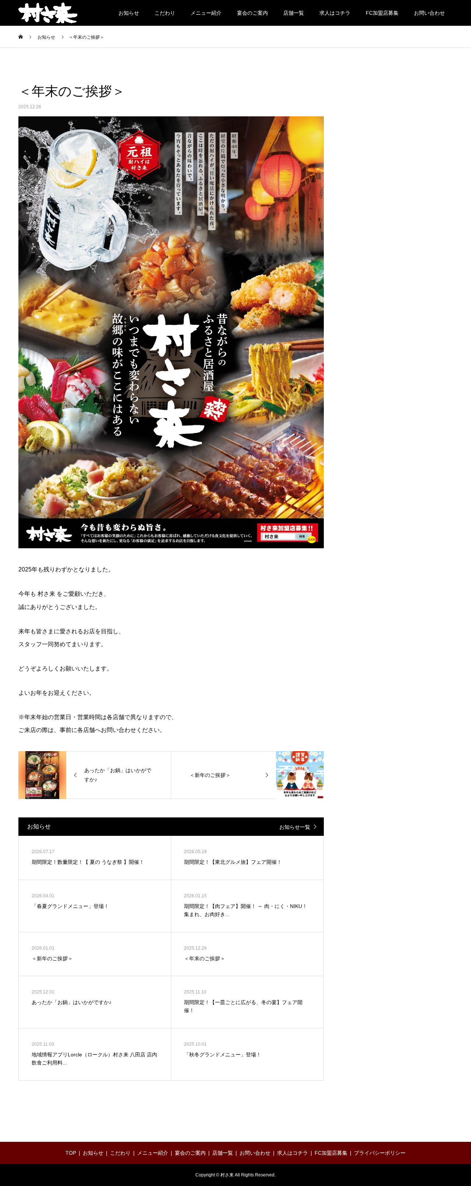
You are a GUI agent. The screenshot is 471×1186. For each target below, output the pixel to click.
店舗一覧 (293, 13)
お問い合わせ (429, 13)
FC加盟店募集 (382, 13)
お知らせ (128, 13)
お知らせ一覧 (294, 827)
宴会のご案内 (252, 13)
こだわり (165, 13)
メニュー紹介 (206, 13)
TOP (70, 1153)
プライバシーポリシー (380, 1153)
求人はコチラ (334, 13)
